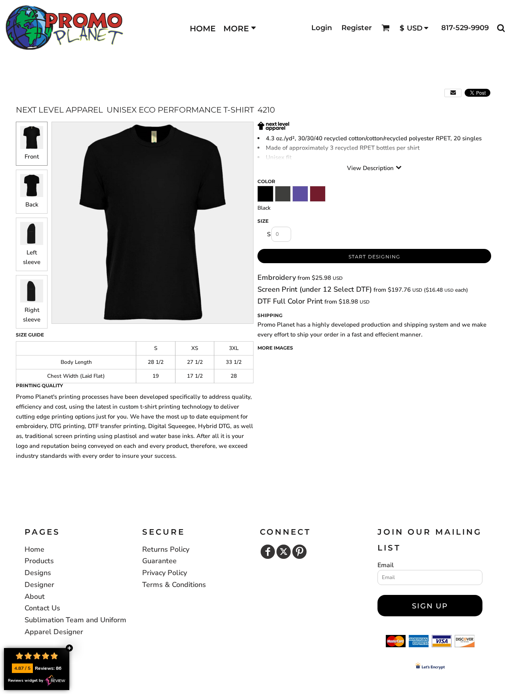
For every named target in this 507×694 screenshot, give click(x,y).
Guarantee (159, 561)
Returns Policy (165, 549)
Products (39, 561)
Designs (38, 572)
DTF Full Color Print (290, 301)
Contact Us (42, 608)
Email (385, 565)
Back (31, 204)
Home (34, 549)
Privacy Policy (164, 572)
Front (32, 157)
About (35, 596)
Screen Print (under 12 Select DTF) (314, 289)
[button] (385, 28)
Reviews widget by (25, 680)
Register (356, 27)
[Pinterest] (299, 552)
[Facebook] (268, 552)
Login (321, 27)
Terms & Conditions (174, 584)
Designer (39, 584)
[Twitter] (283, 552)
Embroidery (276, 277)
